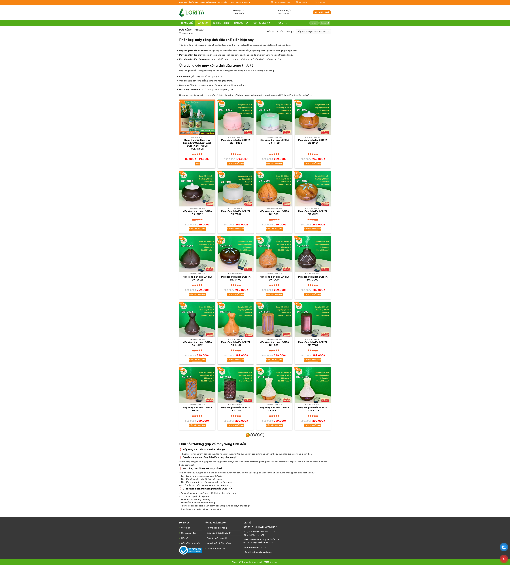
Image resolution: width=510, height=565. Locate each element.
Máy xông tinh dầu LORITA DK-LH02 (197, 344)
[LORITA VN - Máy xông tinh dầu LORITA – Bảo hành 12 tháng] (191, 12)
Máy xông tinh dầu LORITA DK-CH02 (235, 278)
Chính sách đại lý (189, 533)
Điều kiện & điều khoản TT (219, 533)
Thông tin (281, 23)
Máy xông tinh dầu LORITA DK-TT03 (274, 141)
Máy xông (202, 23)
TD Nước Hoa (241, 23)
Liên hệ (184, 538)
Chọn (197, 163)
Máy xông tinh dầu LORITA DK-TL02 (235, 409)
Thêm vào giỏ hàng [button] (235, 163)
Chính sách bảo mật (216, 548)
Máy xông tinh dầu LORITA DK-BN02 (197, 213)
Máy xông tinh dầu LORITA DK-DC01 (274, 278)
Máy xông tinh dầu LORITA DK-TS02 (313, 344)
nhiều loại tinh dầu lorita (217, 485)
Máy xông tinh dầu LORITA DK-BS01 (274, 213)
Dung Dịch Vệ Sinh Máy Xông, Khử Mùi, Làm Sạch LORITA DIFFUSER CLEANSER (197, 144)
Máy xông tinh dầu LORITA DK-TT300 (235, 141)
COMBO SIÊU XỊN (262, 23)
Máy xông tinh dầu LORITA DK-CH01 (313, 213)
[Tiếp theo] (262, 435)
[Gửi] (328, 23)
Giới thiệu (185, 528)
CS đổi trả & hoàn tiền (217, 538)
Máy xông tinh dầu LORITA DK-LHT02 (313, 409)
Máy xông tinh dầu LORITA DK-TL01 (197, 409)
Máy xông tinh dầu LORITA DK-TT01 (235, 213)
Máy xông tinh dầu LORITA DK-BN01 (313, 141)
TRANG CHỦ (187, 23)
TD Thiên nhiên (221, 23)
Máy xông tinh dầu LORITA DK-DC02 (313, 278)
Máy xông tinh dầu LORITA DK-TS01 (274, 344)
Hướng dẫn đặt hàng (217, 528)
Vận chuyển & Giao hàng (219, 543)
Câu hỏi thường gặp (190, 543)
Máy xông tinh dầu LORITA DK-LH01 (235, 344)
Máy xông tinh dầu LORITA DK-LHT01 (274, 409)
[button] (322, 12)
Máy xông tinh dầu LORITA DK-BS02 (197, 278)
